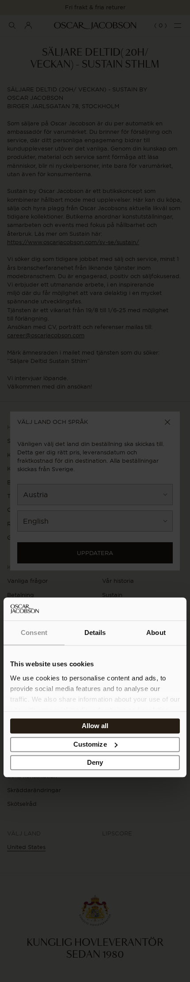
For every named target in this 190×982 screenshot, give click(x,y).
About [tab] (156, 633)
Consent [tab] (34, 633)
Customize (90, 744)
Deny (95, 763)
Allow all (95, 726)
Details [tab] (95, 633)
